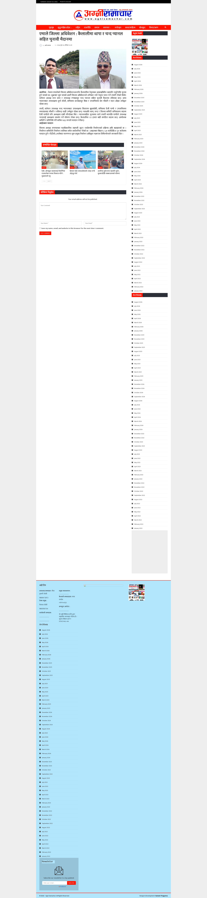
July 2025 (137, 118)
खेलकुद (142, 27)
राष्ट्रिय (78, 27)
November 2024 (139, 151)
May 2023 (137, 225)
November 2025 (139, 101)
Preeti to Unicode (65, 1)
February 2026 (138, 89)
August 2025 (138, 114)
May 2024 (137, 175)
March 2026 (138, 85)
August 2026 (138, 64)
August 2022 (138, 262)
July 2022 (137, 266)
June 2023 (137, 221)
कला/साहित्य (130, 27)
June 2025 (137, 122)
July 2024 (137, 167)
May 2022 (137, 274)
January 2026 (138, 93)
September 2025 (139, 110)
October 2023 (138, 204)
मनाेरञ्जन (118, 27)
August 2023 (138, 213)
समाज (96, 27)
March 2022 (138, 282)
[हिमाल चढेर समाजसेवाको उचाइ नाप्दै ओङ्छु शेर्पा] (83, 159)
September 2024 (139, 159)
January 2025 (138, 143)
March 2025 (138, 134)
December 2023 (139, 196)
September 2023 (139, 208)
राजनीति (87, 27)
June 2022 (137, 270)
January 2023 (138, 241)
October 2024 (138, 155)
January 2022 (138, 291)
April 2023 (137, 229)
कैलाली (43, 168)
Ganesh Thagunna (161, 896)
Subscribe (71, 883)
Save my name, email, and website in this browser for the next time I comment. (72, 228)
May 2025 (137, 126)
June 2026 (137, 73)
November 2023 (139, 200)
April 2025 (137, 130)
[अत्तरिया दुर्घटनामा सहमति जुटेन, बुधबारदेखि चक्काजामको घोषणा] (111, 159)
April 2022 (137, 278)
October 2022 (138, 254)
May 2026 (137, 77)
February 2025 (138, 138)
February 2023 (138, 237)
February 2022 (138, 287)
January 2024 (138, 192)
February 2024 (138, 188)
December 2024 (139, 147)
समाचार (106, 27)
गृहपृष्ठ (51, 27)
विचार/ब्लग (153, 27)
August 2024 (138, 163)
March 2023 (138, 233)
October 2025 (138, 106)
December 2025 (139, 97)
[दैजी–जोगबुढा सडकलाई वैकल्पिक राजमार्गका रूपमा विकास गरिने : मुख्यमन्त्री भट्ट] (55, 159)
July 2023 (137, 217)
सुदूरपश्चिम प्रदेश (64, 27)
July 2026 (137, 69)
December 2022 (139, 245)
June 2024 (137, 171)
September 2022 (139, 258)
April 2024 (137, 180)
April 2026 (137, 81)
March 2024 (138, 184)
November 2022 (139, 249)
